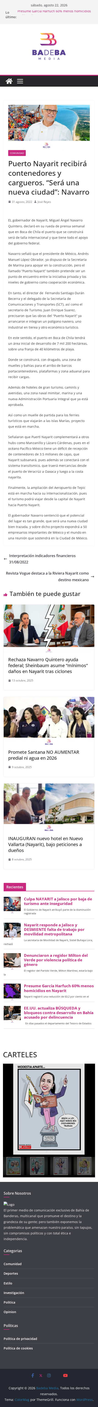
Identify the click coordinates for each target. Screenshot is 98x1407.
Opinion (10, 1312)
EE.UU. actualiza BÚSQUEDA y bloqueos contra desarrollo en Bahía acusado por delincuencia (58, 1013)
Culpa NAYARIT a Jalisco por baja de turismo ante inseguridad (58, 901)
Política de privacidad (20, 1339)
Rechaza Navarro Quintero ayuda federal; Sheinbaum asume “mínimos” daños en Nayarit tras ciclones (48, 665)
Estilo (8, 1283)
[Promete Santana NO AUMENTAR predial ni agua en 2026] (49, 700)
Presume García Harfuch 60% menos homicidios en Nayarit (59, 988)
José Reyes (44, 202)
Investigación (14, 1293)
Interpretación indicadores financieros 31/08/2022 (42, 559)
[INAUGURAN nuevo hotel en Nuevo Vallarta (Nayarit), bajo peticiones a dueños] (49, 786)
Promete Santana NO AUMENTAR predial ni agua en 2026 (43, 755)
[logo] (9, 1204)
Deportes (11, 1273)
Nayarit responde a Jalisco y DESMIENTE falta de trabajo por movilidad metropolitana (54, 929)
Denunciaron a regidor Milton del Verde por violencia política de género (56, 960)
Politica (9, 1302)
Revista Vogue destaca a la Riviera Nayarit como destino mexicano (47, 576)
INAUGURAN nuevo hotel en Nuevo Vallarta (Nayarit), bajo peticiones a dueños (45, 844)
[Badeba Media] (9, 81)
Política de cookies (18, 1348)
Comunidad (17, 153)
